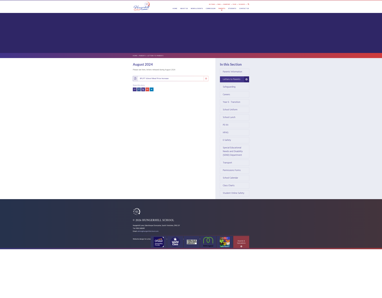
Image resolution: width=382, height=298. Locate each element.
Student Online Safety (236, 193)
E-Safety (236, 140)
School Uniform (236, 110)
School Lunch (236, 117)
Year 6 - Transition (236, 102)
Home (135, 55)
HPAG (236, 133)
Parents (142, 55)
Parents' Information (236, 72)
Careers (236, 94)
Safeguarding (236, 87)
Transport (236, 163)
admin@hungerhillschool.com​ (147, 231)
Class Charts (236, 185)
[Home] (137, 215)
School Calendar (236, 178)
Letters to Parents (155, 55)
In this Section (231, 64)
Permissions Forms (236, 170)
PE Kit (236, 125)
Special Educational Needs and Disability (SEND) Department (236, 151)
